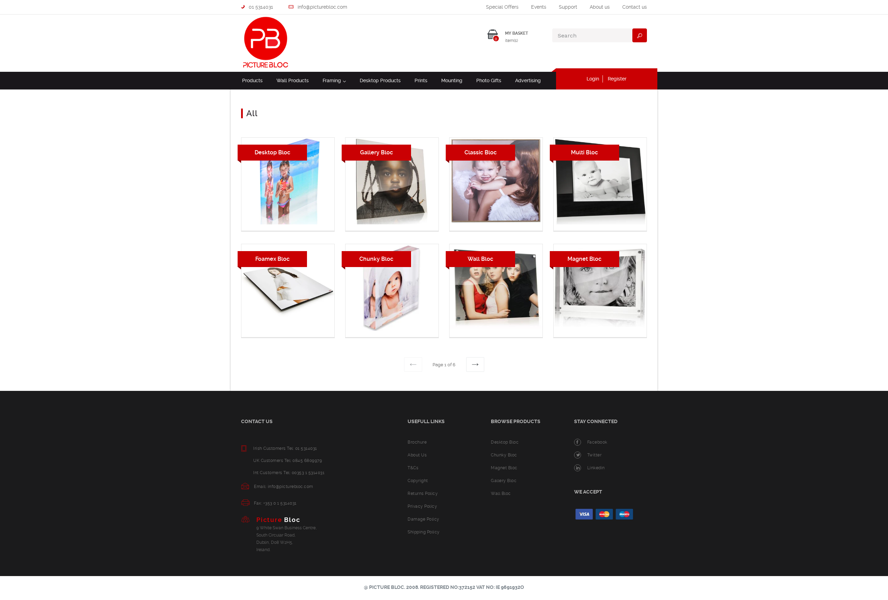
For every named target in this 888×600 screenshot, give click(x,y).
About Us (417, 455)
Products (252, 80)
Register (617, 79)
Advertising (528, 80)
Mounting (451, 80)
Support (568, 7)
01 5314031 (260, 7)
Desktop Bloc (505, 442)
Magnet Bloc (504, 467)
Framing (334, 80)
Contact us (634, 7)
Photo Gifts (488, 80)
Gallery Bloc (503, 480)
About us (600, 7)
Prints (421, 80)
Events (538, 7)
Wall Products (292, 80)
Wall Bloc (501, 493)
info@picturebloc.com (321, 7)
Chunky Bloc (504, 455)
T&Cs (413, 467)
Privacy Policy (422, 506)
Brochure (417, 442)
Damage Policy (423, 519)
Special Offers (502, 7)
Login (593, 79)
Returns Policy (423, 493)
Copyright (418, 480)
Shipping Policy (424, 532)
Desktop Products (380, 80)
